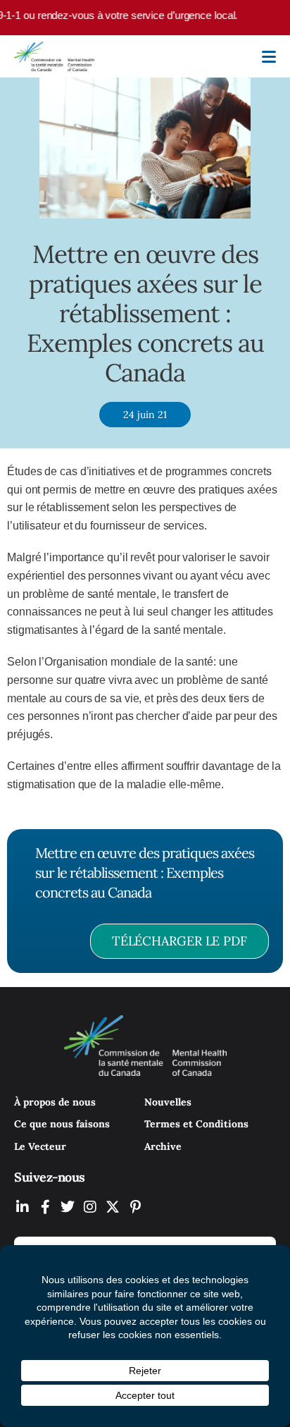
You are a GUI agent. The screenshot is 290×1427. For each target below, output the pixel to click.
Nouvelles (167, 1102)
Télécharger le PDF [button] (179, 941)
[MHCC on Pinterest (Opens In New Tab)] (135, 1206)
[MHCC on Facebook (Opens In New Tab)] (45, 1206)
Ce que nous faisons (62, 1123)
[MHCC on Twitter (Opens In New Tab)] (67, 1206)
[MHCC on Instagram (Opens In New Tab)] (90, 1206)
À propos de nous (55, 1102)
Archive (163, 1146)
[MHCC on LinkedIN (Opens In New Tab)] (22, 1206)
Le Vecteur (40, 1146)
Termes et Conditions (196, 1123)
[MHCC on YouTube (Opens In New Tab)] (112, 1206)
